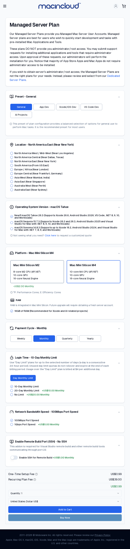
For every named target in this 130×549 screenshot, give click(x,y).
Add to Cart (65, 509)
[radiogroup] (65, 171)
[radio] (11, 153)
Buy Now (65, 517)
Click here (50, 235)
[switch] (14, 458)
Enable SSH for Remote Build (46, 457)
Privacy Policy (103, 535)
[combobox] (65, 493)
